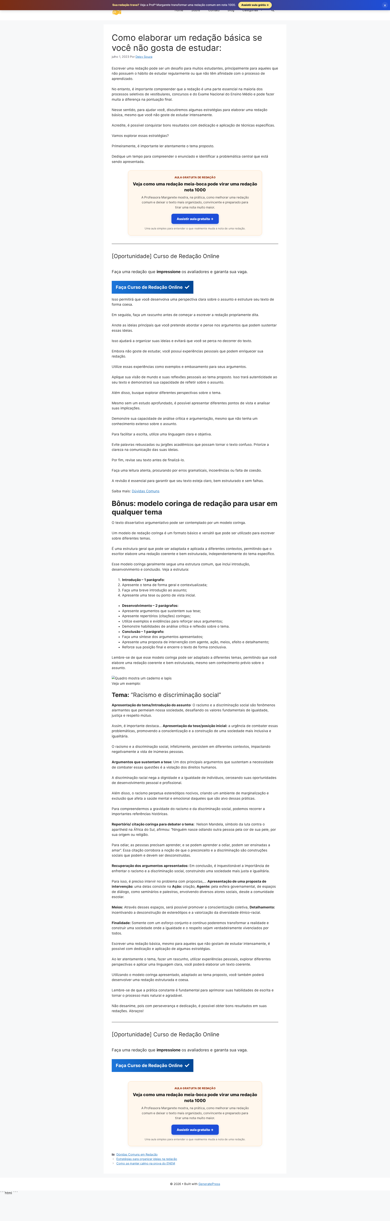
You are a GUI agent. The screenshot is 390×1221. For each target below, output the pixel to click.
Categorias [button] (250, 10)
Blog (231, 10)
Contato (214, 10)
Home (179, 10)
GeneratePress (209, 1184)
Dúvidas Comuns (145, 491)
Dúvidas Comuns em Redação (137, 1154)
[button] (272, 10)
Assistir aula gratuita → (195, 219)
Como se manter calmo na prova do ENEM (145, 1163)
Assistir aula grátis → (255, 5)
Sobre (195, 10)
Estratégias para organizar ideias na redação (146, 1159)
